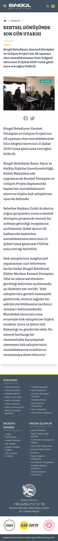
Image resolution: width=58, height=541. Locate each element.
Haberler (15, 20)
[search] (47, 6)
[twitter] (32, 118)
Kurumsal (45, 81)
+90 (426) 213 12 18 (29, 504)
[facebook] (25, 118)
